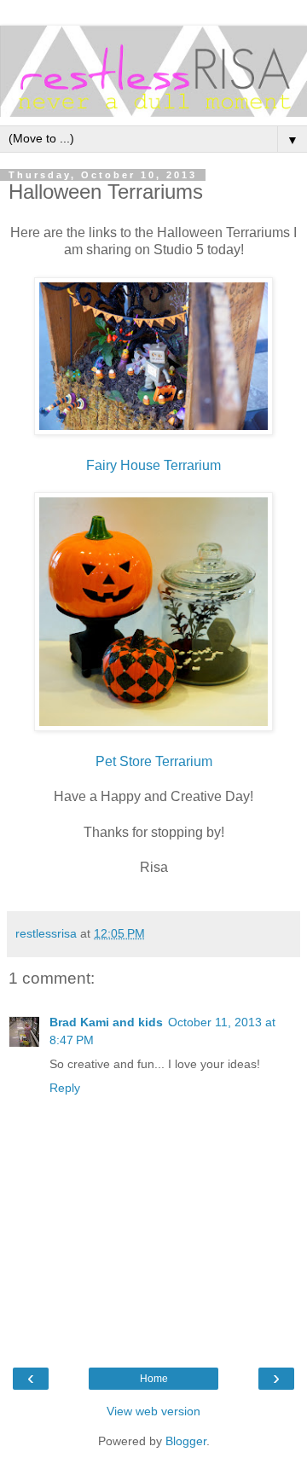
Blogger (185, 1441)
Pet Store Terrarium (154, 761)
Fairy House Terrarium (153, 465)
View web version (153, 1411)
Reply (64, 1088)
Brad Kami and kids (106, 1022)
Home (154, 1379)
